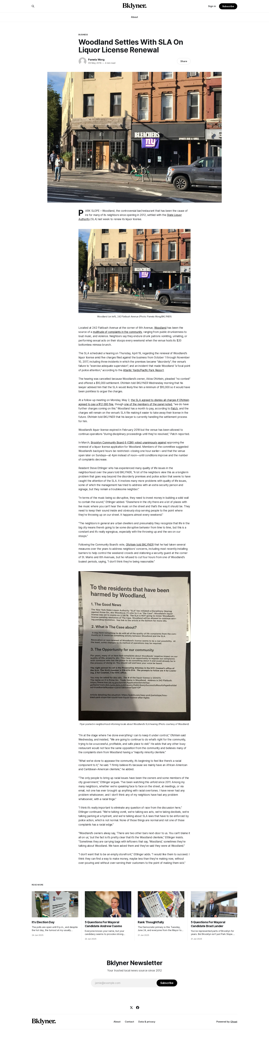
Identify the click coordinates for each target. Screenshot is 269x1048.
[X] (131, 1007)
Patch (174, 408)
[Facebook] (137, 1007)
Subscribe (228, 6)
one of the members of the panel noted (148, 404)
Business (83, 34)
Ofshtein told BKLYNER (140, 544)
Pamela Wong (96, 59)
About (134, 17)
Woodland (160, 327)
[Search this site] (33, 6)
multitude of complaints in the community (117, 332)
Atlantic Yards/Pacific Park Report (143, 370)
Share (183, 61)
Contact (129, 1021)
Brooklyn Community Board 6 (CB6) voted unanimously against (128, 442)
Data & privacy (146, 1021)
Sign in (212, 6)
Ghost (233, 1021)
